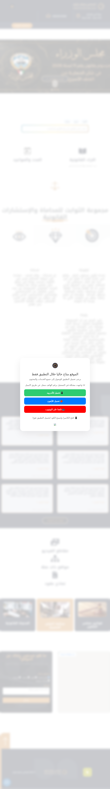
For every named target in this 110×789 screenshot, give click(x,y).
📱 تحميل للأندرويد (55, 392)
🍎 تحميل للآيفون (55, 401)
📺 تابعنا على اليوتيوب (55, 409)
